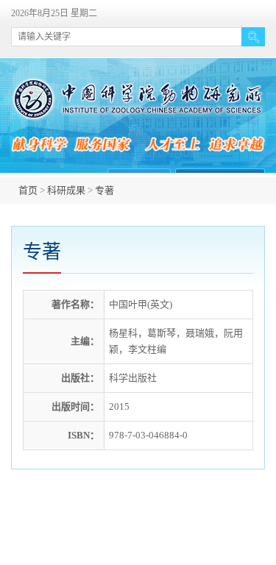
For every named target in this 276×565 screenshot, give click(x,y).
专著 (104, 190)
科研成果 (66, 190)
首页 (28, 190)
